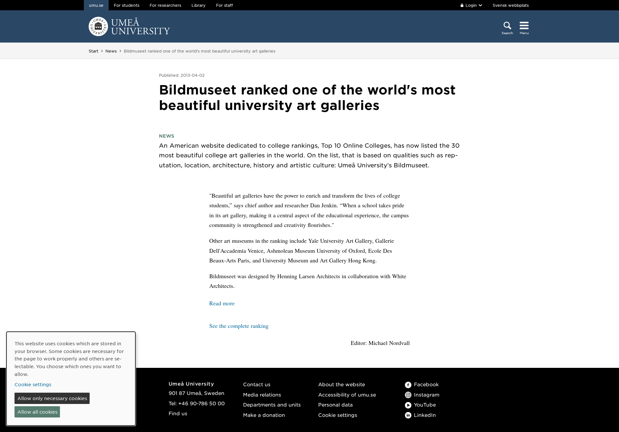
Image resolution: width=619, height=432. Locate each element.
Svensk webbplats (511, 5)
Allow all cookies (37, 412)
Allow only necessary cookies (52, 398)
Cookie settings (337, 415)
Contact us (256, 384)
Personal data (335, 404)
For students (126, 5)
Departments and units (272, 404)
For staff (224, 5)
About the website (341, 384)
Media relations (262, 394)
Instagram (426, 394)
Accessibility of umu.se (347, 394)
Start (93, 51)
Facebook (426, 384)
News (111, 51)
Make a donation (264, 415)
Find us (178, 413)
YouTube (425, 404)
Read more (222, 303)
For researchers (165, 5)
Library (199, 5)
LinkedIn (425, 415)
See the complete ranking (239, 325)
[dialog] (70, 379)
